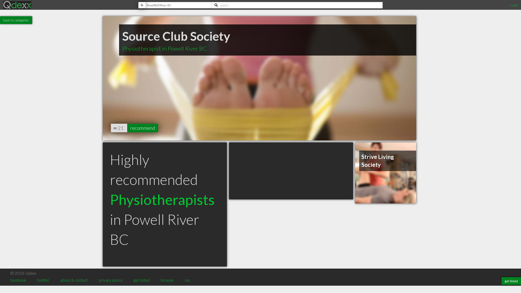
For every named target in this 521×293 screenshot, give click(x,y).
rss (187, 280)
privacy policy (111, 280)
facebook (18, 280)
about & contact (74, 280)
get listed (142, 280)
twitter (43, 280)
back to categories (16, 20)
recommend (142, 128)
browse (167, 280)
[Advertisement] (291, 170)
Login (514, 5)
